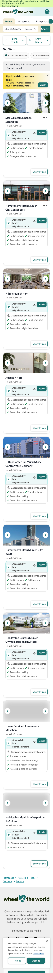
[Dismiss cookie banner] (47, 940)
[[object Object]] (47, 75)
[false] (47, 12)
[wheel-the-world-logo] (18, 11)
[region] (26, 103)
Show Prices (39, 171)
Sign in (42, 132)
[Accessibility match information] (34, 133)
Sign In (43, 85)
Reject (17, 960)
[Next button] (51, 21)
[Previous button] (7, 103)
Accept (36, 960)
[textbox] (20, 29)
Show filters (38, 40)
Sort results (14, 40)
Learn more (38, 953)
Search (45, 29)
